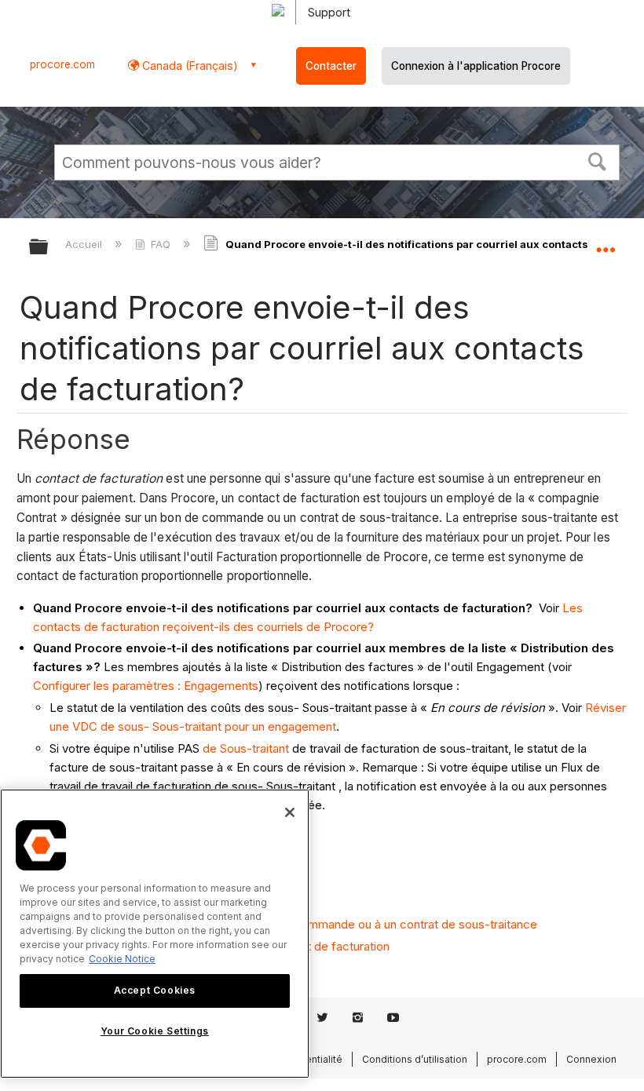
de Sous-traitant (246, 748)
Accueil (85, 244)
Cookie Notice (122, 959)
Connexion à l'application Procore (476, 66)
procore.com (62, 64)
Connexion (591, 1059)
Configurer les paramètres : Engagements (145, 685)
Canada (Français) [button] (188, 65)
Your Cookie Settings (155, 1031)
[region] (154, 933)
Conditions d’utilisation (414, 1059)
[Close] (290, 812)
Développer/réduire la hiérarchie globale (48, 247)
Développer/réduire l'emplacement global (605, 242)
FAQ (161, 244)
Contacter (331, 66)
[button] (598, 160)
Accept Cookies (155, 990)
